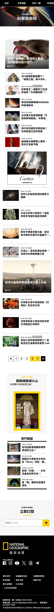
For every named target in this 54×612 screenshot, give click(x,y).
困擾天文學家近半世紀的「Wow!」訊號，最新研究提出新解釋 (34, 462)
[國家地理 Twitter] (24, 564)
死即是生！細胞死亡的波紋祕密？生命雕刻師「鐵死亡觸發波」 (34, 92)
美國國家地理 (21, 576)
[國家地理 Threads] (31, 564)
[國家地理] (16, 553)
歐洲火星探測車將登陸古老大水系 (25, 282)
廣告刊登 (19, 580)
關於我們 (6, 576)
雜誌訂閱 (37, 580)
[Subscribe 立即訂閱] (46, 522)
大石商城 (19, 584)
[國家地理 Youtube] (17, 563)
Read (11, 66)
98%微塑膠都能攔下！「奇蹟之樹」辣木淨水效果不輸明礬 (34, 79)
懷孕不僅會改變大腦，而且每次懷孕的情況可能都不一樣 (35, 235)
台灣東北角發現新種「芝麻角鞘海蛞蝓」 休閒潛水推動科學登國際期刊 (34, 118)
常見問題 (6, 580)
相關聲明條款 (38, 576)
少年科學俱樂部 (10, 588)
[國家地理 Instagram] (10, 563)
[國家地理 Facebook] (4, 563)
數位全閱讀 (7, 584)
